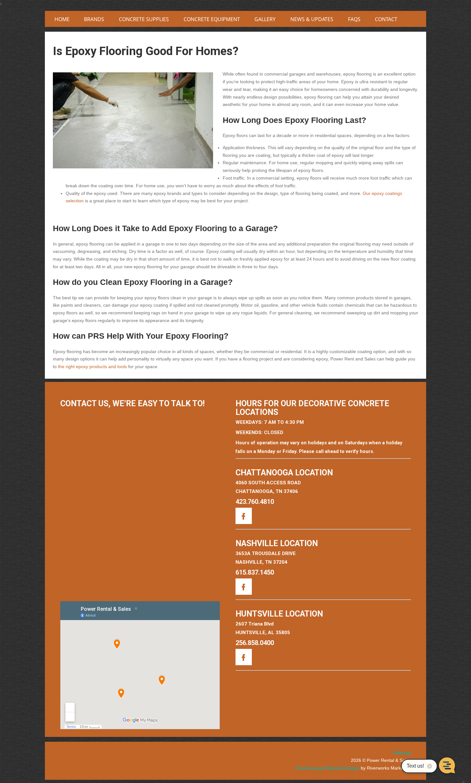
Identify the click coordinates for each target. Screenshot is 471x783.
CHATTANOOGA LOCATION (284, 472)
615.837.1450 (255, 572)
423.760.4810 (255, 501)
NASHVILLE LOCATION (277, 543)
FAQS (354, 19)
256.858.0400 (255, 643)
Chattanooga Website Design (327, 768)
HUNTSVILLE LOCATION (279, 613)
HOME (62, 19)
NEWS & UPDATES (311, 19)
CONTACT (386, 19)
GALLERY (265, 19)
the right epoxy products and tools (92, 366)
